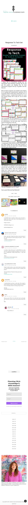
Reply (25, 230)
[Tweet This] (12, 193)
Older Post (24, 341)
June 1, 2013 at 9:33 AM (13, 308)
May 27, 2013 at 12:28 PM (11, 248)
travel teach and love (10, 232)
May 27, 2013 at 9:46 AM (10, 234)
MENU (15, 21)
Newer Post (4, 341)
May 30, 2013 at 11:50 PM (11, 296)
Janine (6, 214)
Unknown (7, 279)
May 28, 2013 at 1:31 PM (10, 281)
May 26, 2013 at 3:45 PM (10, 215)
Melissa (10, 307)
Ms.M (6, 294)
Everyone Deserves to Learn (12, 246)
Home (14, 341)
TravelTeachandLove (8, 241)
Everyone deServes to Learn (9, 258)
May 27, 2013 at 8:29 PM (10, 265)
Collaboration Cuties (10, 263)
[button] (25, 501)
